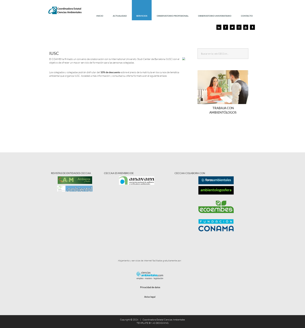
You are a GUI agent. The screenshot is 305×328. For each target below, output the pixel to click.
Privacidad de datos (150, 287)
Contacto (247, 15)
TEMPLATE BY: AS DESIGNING (153, 322)
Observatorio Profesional (173, 15)
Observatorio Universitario (214, 15)
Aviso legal (150, 296)
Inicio (99, 15)
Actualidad (120, 15)
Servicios (141, 15)
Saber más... (224, 95)
